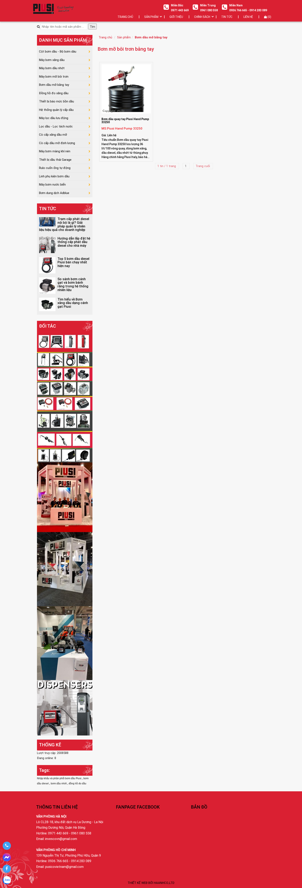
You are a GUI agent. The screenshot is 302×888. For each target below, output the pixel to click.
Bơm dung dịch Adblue (54, 193)
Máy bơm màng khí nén (54, 151)
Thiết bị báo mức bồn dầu (56, 101)
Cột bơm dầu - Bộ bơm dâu (57, 51)
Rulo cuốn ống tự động (54, 168)
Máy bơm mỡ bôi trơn (53, 76)
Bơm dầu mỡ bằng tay (151, 37)
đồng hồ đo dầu (77, 783)
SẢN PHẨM (151, 16)
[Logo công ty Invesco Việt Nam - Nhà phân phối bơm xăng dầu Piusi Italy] (53, 8)
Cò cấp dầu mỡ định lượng (57, 143)
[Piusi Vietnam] (64, 643)
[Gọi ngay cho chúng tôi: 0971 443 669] (6, 845)
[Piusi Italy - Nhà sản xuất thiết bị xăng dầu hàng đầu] (64, 397)
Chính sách (202, 16)
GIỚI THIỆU (176, 16)
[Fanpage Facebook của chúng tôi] (6, 868)
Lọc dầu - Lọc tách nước (56, 126)
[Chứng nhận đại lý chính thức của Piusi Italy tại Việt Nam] (64, 497)
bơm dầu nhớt (59, 783)
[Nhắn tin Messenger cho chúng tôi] (6, 857)
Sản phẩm (124, 37)
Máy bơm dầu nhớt (52, 68)
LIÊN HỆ (248, 16)
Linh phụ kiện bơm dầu (54, 176)
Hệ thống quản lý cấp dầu (56, 110)
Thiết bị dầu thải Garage (55, 160)
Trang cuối (203, 166)
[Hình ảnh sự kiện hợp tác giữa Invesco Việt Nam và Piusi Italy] (64, 569)
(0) (269, 16)
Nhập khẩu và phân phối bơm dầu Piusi (59, 778)
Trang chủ (125, 16)
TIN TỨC (226, 16)
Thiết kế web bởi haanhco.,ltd (151, 883)
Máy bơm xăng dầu (52, 60)
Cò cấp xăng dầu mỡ (53, 135)
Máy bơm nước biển (52, 184)
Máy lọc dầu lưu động (53, 118)
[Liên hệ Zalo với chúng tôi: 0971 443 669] (6, 880)
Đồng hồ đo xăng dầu (53, 93)
